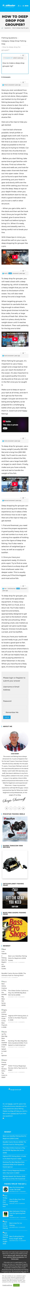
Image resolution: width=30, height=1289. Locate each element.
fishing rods (19, 1255)
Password (7, 701)
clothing (9, 1257)
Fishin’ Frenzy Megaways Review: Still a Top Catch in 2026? (17, 1068)
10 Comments (22, 1240)
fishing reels (11, 1255)
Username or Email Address (11, 688)
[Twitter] (19, 808)
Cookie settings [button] (7, 1285)
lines (4, 1257)
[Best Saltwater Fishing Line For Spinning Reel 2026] (5, 1214)
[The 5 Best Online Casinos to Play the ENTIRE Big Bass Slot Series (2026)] (4, 993)
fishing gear (14, 1259)
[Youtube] (23, 808)
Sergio (10, 1104)
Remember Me (11, 712)
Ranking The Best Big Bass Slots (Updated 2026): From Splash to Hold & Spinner (18, 1043)
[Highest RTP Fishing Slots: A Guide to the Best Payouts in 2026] (4, 1018)
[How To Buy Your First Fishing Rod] (5, 1201)
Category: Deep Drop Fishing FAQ (14, 42)
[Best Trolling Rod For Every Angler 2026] (5, 1238)
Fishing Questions (9, 38)
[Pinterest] (15, 808)
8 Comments (22, 1203)
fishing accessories (18, 1257)
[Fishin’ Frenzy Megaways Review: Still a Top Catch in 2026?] (4, 1068)
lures (25, 1255)
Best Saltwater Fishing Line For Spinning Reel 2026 (17, 1213)
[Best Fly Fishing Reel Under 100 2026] (5, 1189)
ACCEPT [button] (16, 1285)
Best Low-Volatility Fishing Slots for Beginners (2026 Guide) (17, 958)
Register (19, 678)
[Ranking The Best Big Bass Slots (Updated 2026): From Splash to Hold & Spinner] (4, 1044)
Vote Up (21, 55)
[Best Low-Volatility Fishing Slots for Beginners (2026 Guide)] (4, 959)
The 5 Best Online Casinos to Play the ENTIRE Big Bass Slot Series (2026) (18, 993)
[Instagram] (10, 808)
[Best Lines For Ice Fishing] (5, 1225)
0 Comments (21, 962)
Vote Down (25, 55)
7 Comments (23, 1191)
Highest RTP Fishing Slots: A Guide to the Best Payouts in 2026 (18, 1018)
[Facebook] (6, 808)
